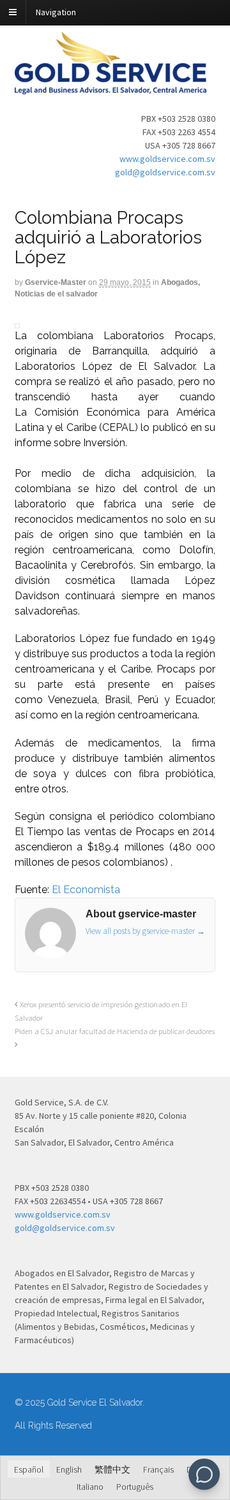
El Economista (86, 890)
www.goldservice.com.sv (167, 158)
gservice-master (55, 282)
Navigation (56, 12)
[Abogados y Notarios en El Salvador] (110, 87)
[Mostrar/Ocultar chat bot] (204, 1474)
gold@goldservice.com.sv (165, 172)
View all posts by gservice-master (145, 931)
